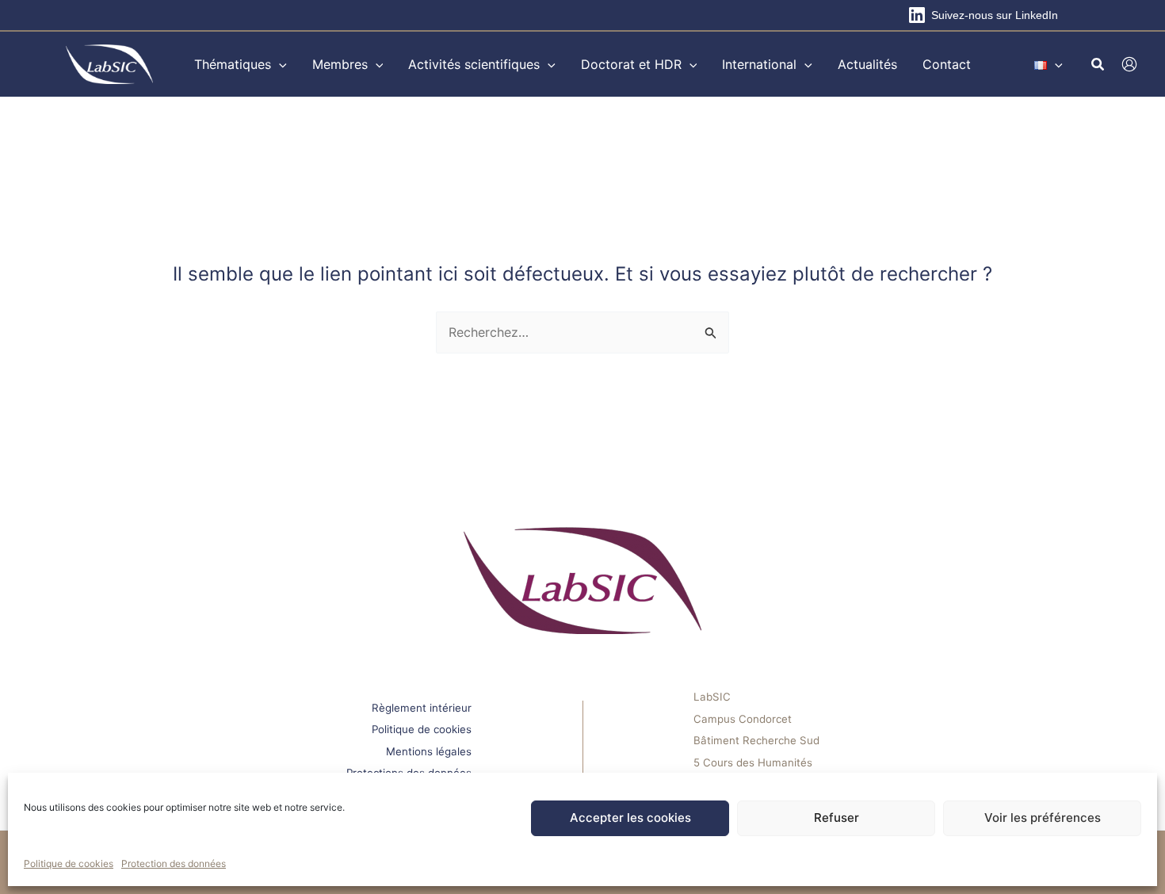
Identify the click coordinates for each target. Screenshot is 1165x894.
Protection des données (173, 863)
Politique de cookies (68, 863)
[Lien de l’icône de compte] (1129, 64)
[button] (279, 64)
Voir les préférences (1042, 817)
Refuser (836, 817)
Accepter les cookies (630, 817)
